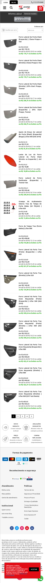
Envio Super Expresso (31, 511)
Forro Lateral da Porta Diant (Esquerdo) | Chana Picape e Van (30, 39)
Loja (6, 2)
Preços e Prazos (29, 497)
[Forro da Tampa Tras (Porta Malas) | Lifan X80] (10, 232)
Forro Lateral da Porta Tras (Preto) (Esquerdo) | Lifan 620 (30, 252)
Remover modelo (30, 14)
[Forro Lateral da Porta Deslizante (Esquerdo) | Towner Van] (10, 184)
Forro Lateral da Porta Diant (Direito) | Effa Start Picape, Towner (30, 86)
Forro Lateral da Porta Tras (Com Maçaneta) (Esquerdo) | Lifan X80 (30, 347)
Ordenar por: (38, 26)
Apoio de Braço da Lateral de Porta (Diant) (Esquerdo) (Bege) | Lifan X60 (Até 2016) (30, 134)
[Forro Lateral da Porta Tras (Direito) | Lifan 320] (10, 279)
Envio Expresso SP (30, 515)
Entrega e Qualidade (31, 501)
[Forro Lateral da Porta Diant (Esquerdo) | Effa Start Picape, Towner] (10, 113)
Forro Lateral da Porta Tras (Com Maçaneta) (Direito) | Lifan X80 (30, 370)
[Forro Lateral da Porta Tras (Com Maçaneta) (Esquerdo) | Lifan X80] (10, 351)
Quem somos (6, 510)
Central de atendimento (9, 497)
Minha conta (6, 490)
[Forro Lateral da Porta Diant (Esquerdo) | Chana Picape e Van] (10, 43)
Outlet (26, 518)
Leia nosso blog (7, 513)
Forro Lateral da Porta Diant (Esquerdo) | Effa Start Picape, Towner (30, 109)
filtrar (4, 27)
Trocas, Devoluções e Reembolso (31, 506)
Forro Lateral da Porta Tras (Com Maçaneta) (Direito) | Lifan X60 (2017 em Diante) (30, 394)
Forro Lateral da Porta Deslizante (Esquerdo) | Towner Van (30, 180)
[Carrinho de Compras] (40, 8)
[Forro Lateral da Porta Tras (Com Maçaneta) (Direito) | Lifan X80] (10, 374)
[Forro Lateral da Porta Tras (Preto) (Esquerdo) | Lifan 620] (10, 256)
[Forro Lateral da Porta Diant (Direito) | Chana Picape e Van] (10, 66)
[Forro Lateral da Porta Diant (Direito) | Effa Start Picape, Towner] (10, 90)
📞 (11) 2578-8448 (37, 2)
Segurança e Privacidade (32, 494)
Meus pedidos (6, 494)
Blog (14, 2)
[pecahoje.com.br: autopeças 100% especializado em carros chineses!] (24, 7)
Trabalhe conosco (8, 517)
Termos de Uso (29, 490)
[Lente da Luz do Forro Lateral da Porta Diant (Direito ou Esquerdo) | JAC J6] (10, 161)
